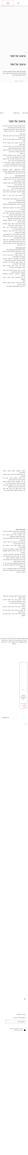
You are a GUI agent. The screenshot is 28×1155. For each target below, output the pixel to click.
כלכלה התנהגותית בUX (23, 697)
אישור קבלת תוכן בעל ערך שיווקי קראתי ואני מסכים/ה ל (16, 1030)
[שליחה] (5, 1025)
